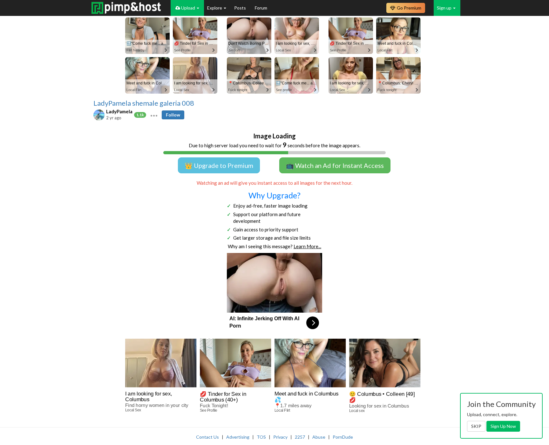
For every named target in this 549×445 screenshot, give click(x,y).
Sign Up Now (503, 426)
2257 (300, 437)
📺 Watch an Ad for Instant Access (335, 165)
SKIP (476, 426)
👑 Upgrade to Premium (219, 165)
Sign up (444, 7)
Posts (240, 7)
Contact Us (207, 437)
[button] (154, 115)
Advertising (237, 437)
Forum (261, 7)
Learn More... (307, 246)
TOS (261, 437)
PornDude (343, 437)
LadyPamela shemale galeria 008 (143, 103)
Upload (188, 7)
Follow (173, 114)
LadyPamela (119, 111)
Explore (215, 7)
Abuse (318, 437)
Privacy (280, 437)
